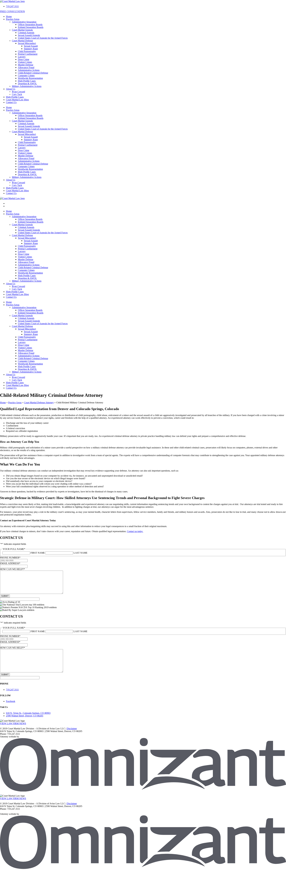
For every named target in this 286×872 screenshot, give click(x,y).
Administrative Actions (28, 70)
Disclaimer (72, 728)
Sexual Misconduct (27, 43)
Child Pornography (27, 51)
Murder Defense (25, 64)
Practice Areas (12, 19)
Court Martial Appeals (22, 30)
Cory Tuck (17, 94)
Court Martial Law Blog (17, 99)
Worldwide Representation (30, 78)
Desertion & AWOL (27, 83)
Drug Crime (23, 59)
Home (9, 16)
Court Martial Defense (22, 40)
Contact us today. (135, 531)
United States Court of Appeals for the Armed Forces (43, 38)
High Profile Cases (27, 81)
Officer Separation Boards (30, 24)
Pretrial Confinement (27, 54)
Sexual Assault (31, 46)
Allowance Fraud (26, 67)
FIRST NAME (38, 553)
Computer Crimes (26, 75)
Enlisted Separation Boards (30, 27)
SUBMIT (5, 596)
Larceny (22, 56)
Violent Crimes (25, 62)
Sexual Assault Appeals (29, 35)
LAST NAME (80, 553)
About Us (10, 89)
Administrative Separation (24, 22)
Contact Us (11, 102)
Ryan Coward (18, 91)
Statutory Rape (31, 48)
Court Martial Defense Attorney (39, 402)
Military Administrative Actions (26, 86)
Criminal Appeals (26, 32)
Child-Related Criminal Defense (33, 73)
